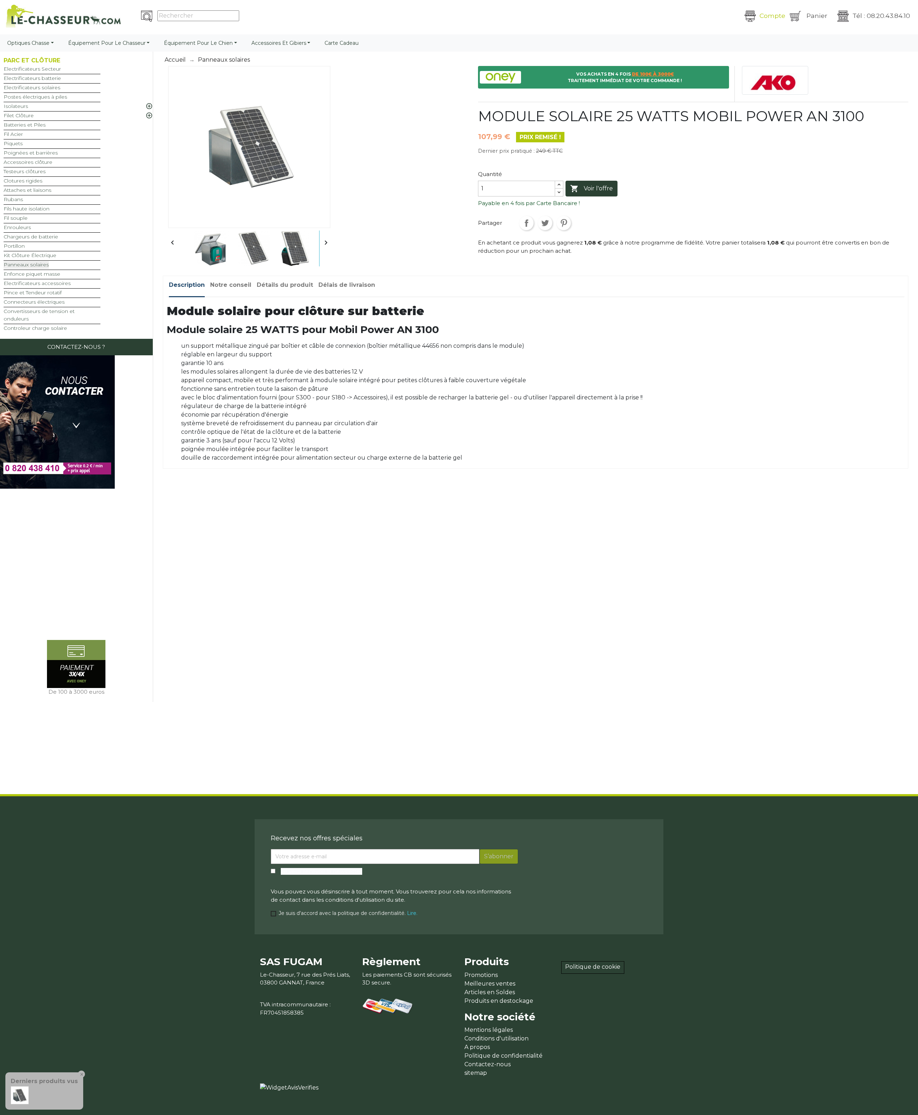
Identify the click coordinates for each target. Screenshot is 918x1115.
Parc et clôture (32, 60)
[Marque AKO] (775, 79)
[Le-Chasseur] (63, 16)
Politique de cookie (592, 966)
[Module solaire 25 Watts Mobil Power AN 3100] (20, 1094)
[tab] (187, 286)
